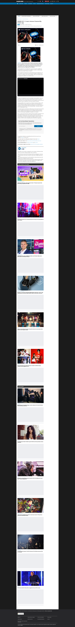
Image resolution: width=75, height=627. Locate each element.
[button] (57, 1)
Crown (38, 139)
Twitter (28, 142)
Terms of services (29, 128)
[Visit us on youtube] (46, 1)
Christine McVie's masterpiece (26, 16)
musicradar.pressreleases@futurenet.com (34, 140)
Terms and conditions (41, 617)
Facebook (31, 142)
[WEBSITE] (24, 149)
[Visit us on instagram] (45, 1)
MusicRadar (22, 24)
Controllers (30, 3)
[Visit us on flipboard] (48, 1)
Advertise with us (30, 619)
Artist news (21, 3)
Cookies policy (20, 619)
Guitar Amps (47, 3)
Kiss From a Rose (52, 16)
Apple (22, 137)
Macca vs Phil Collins (36, 16)
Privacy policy (49, 617)
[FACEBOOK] (22, 149)
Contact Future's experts (31, 617)
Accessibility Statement (41, 619)
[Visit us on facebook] (42, 1)
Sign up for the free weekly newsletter (36, 144)
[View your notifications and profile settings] (54, 1)
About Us (19, 617)
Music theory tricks (45, 16)
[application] (30, 87)
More (51, 3)
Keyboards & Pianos (40, 3)
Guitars (25, 3)
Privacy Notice (22, 129)
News (18, 24)
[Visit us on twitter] (44, 1)
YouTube (36, 142)
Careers (48, 619)
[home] (17, 4)
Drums (34, 3)
